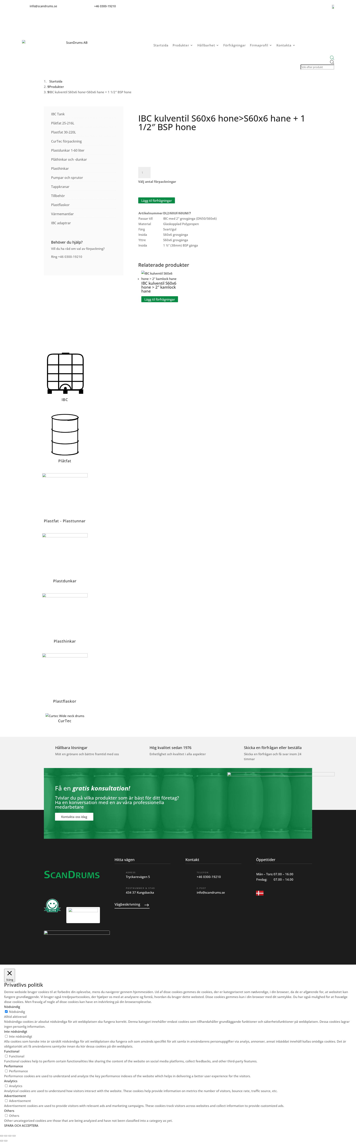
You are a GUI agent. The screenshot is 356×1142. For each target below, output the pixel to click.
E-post (201, 888)
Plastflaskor (60, 205)
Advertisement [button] (15, 1096)
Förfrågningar (234, 45)
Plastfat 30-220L (63, 132)
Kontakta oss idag (74, 817)
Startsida (161, 45)
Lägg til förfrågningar (156, 200)
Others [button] (9, 1111)
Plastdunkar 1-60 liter (67, 150)
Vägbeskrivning (127, 904)
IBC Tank (58, 114)
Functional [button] (11, 1051)
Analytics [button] (10, 1081)
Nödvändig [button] (12, 1007)
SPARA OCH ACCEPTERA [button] (21, 1125)
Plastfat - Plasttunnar (65, 520)
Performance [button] (13, 1066)
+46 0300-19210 (209, 877)
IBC (65, 399)
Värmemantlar (62, 214)
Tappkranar (60, 186)
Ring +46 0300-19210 (66, 257)
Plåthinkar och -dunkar (69, 159)
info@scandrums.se (211, 892)
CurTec (64, 720)
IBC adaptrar (61, 223)
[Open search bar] (317, 58)
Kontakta (284, 45)
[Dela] (10, 1135)
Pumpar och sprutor (67, 177)
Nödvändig (17, 1012)
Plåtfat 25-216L (62, 123)
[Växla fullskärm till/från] (5, 1135)
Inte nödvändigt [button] (15, 1031)
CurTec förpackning (66, 141)
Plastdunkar (65, 580)
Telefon (203, 872)
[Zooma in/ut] (1, 1135)
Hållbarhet (206, 45)
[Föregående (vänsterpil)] (1, 1140)
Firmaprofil (259, 45)
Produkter (181, 45)
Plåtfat (64, 460)
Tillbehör (58, 195)
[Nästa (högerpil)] (5, 1140)
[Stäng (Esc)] (14, 1135)
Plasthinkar (60, 168)
